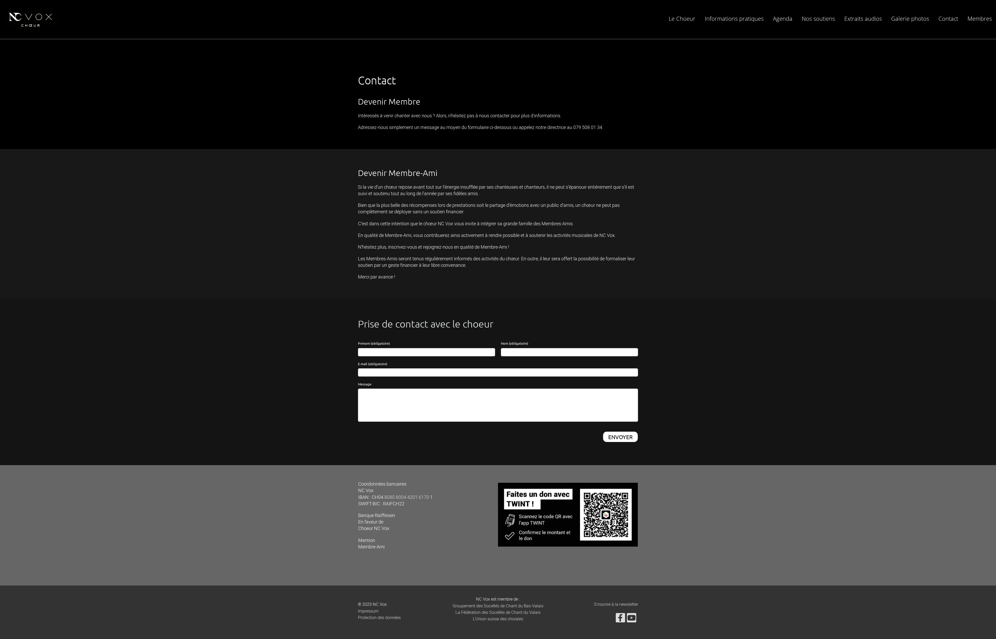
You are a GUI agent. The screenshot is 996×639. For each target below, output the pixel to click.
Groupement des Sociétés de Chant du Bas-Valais (498, 606)
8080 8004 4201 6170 (406, 497)
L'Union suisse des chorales (498, 619)
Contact (948, 18)
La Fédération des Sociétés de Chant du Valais (498, 612)
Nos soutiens (818, 18)
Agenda (782, 18)
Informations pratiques (734, 18)
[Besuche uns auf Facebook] (620, 619)
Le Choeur (682, 18)
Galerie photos (910, 18)
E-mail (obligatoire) (372, 364)
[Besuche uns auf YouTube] (631, 619)
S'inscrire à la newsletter (616, 604)
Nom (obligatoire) (514, 343)
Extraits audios (863, 18)
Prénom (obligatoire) (374, 343)
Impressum (368, 611)
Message (364, 384)
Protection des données (379, 618)
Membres (979, 18)
